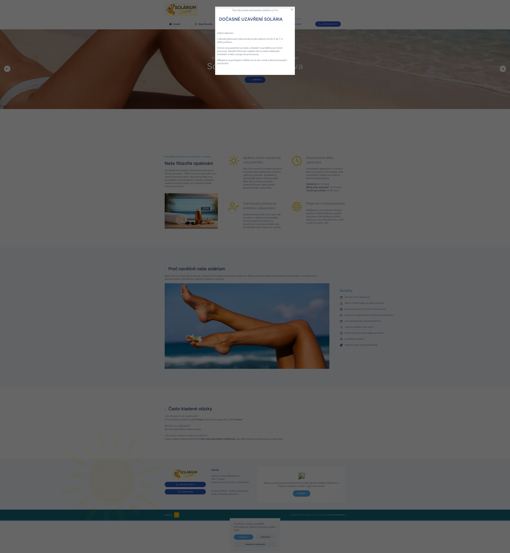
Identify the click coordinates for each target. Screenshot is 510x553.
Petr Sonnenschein (337, 515)
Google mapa (187, 492)
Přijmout (301, 493)
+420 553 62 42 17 (329, 24)
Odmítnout (266, 537)
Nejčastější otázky (266, 24)
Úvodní (176, 24)
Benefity (234, 24)
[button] (7, 69)
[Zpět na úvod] (181, 9)
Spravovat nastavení (255, 544)
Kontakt (297, 24)
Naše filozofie (205, 24)
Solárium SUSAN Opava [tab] (252, 104)
